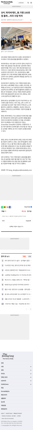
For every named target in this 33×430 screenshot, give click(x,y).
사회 (2, 366)
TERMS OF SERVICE (6, 416)
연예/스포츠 (4, 377)
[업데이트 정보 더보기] (15, 20)
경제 (2, 370)
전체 (24, 256)
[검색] (28, 3)
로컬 (29, 256)
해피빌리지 (4, 409)
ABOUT (3, 413)
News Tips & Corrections (8, 418)
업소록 (3, 402)
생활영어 (3, 398)
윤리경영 (14, 416)
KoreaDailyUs (5, 391)
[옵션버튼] (31, 20)
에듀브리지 (4, 395)
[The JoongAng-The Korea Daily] (8, 356)
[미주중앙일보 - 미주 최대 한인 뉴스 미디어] (7, 2)
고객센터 (19, 416)
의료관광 (3, 405)
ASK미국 (3, 381)
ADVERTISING (9, 413)
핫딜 (2, 388)
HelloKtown (5, 384)
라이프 (3, 373)
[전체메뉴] (31, 3)
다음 (30, 309)
